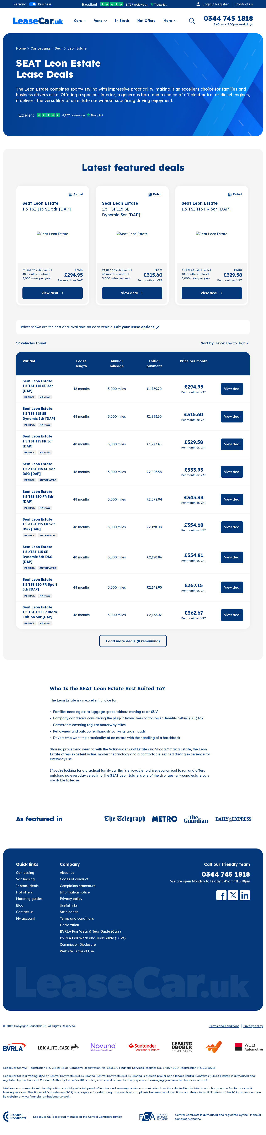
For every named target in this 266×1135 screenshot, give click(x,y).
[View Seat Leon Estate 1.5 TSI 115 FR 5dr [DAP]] (212, 240)
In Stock (122, 21)
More (168, 21)
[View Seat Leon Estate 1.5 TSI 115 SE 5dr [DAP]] (53, 240)
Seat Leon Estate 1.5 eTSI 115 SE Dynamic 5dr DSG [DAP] (38, 554)
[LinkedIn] (245, 895)
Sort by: (207, 343)
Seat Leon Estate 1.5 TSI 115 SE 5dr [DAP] (38, 386)
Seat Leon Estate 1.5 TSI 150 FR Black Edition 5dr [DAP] (40, 612)
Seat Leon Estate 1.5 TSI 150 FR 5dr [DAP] (38, 496)
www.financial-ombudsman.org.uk (46, 1096)
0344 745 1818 (226, 874)
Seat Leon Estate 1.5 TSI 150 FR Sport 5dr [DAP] (40, 584)
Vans (98, 21)
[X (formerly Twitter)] (233, 895)
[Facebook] (221, 895)
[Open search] (192, 21)
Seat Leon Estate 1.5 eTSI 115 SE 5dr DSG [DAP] (39, 469)
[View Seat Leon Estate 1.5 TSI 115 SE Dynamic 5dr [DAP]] (132, 240)
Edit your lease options (134, 327)
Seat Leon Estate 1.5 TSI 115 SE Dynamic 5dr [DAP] (39, 413)
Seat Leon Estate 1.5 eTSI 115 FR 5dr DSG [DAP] (39, 524)
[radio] (20, 4)
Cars (78, 21)
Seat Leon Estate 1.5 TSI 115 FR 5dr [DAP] (38, 441)
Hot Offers (146, 21)
